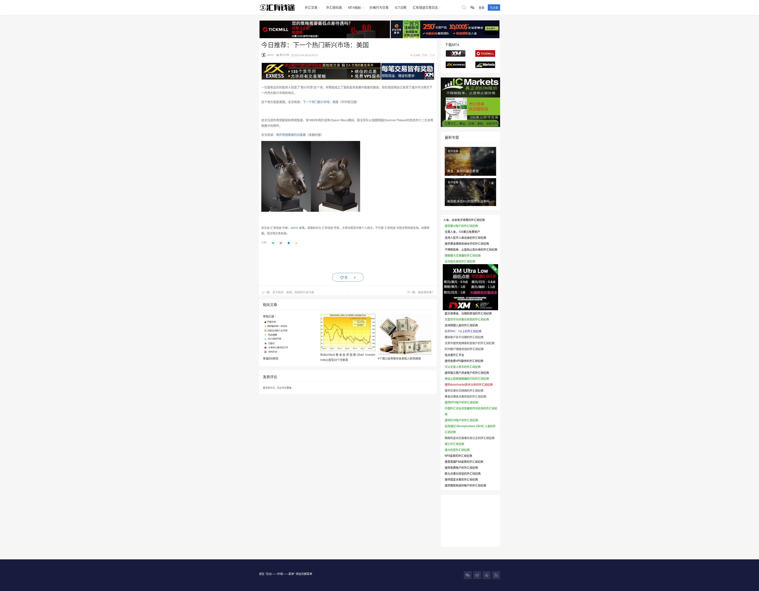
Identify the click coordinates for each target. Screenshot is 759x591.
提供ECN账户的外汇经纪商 (461, 420)
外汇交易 (311, 7)
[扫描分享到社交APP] (273, 243)
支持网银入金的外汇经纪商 (461, 325)
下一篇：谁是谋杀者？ (420, 292)
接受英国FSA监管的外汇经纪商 (464, 461)
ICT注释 (400, 7)
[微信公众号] (468, 575)
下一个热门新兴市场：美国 (320, 102)
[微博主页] (477, 575)
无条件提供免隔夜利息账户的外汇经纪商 (470, 343)
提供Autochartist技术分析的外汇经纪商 (469, 384)
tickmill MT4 (485, 53)
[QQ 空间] (487, 575)
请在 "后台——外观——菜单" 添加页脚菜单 (285, 574)
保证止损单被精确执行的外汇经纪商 (467, 378)
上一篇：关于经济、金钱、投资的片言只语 (287, 292)
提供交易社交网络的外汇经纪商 (464, 390)
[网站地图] (496, 575)
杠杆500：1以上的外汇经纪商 (463, 331)
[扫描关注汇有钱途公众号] (472, 7)
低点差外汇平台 (454, 355)
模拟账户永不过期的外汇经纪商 (464, 337)
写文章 (494, 7)
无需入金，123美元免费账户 (462, 232)
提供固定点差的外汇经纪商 (461, 479)
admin (270, 54)
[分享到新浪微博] (281, 243)
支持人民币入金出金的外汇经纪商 (465, 237)
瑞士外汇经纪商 (454, 444)
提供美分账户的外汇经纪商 (461, 226)
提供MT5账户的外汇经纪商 (461, 402)
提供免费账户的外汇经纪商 (461, 467)
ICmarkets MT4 (485, 64)
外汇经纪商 (334, 7)
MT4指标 (354, 7)
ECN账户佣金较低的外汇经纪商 (464, 349)
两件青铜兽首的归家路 (291, 134)
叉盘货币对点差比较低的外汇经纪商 (467, 319)
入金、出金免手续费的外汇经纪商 (464, 220)
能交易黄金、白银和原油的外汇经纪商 (468, 313)
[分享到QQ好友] (289, 243)
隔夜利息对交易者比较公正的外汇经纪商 (470, 438)
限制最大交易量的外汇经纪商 (463, 255)
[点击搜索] (464, 7)
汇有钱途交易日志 (425, 7)
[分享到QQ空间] (296, 243)
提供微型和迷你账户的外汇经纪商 (465, 485)
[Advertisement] (333, 259)
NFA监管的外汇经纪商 (458, 456)
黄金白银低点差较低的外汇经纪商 (465, 396)
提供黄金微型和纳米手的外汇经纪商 (467, 243)
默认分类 (284, 54)
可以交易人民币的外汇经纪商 (463, 367)
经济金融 (453, 151)
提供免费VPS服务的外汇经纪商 (464, 361)
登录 (481, 7)
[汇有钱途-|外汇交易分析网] (280, 7)
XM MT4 (455, 53)
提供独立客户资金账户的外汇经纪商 (467, 372)
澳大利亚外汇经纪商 (457, 450)
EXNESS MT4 (455, 64)
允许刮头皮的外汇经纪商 (460, 261)
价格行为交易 (379, 7)
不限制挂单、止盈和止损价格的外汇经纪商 (471, 249)
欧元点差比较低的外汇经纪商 (463, 473)
